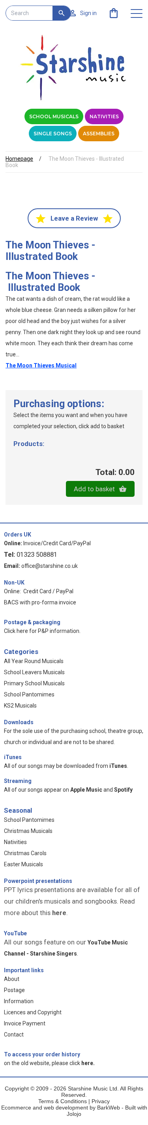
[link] (114, 13)
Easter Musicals (23, 864)
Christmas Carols (25, 853)
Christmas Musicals (28, 831)
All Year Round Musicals (34, 661)
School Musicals (54, 116)
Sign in (88, 13)
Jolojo (74, 1114)
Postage (14, 990)
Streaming (18, 781)
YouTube (15, 933)
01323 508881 (37, 554)
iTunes (13, 757)
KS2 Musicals (20, 705)
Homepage (19, 159)
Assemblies (98, 134)
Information (19, 1001)
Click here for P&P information (41, 631)
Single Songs (53, 134)
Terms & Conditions (62, 1101)
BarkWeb (109, 1107)
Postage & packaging (32, 622)
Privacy (101, 1101)
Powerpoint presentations (38, 881)
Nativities (104, 116)
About (11, 979)
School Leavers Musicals (34, 672)
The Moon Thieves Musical (41, 365)
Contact (14, 1034)
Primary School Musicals (34, 683)
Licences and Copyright (33, 1012)
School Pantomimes (29, 694)
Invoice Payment (24, 1023)
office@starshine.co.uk (49, 566)
